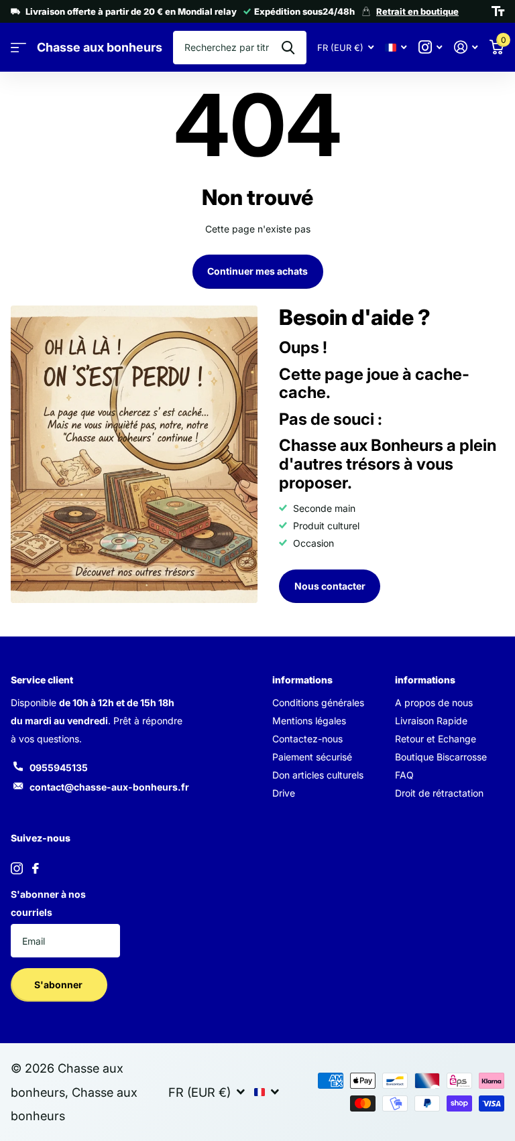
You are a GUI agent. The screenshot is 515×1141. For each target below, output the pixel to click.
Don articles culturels (317, 775)
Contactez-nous (307, 738)
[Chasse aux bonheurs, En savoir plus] (430, 47)
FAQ (404, 775)
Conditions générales (318, 702)
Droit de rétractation (439, 793)
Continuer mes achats (257, 271)
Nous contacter (329, 586)
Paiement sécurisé (312, 756)
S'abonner (59, 984)
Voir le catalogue (18, 48)
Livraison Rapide (431, 720)
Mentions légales (309, 720)
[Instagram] (17, 868)
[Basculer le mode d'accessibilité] (498, 11)
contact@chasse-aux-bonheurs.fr (109, 787)
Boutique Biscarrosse (441, 756)
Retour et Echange (435, 738)
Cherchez (288, 47)
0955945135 (59, 767)
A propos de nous (434, 702)
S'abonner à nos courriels (48, 903)
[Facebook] (35, 868)
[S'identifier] (465, 47)
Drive (283, 793)
